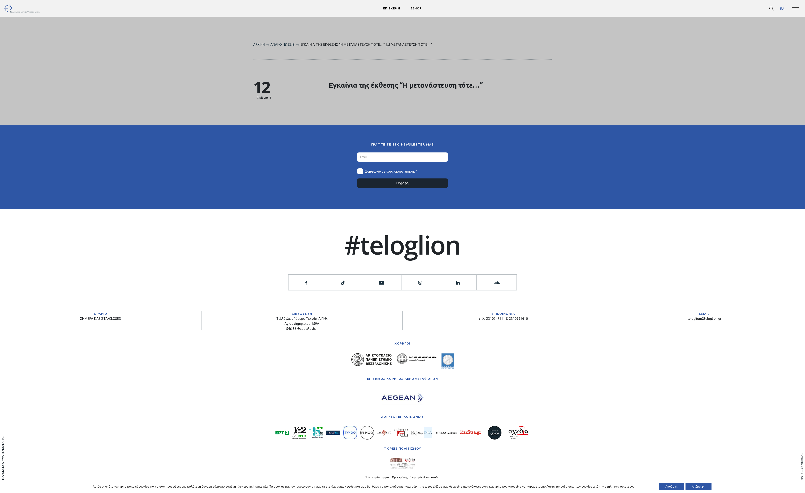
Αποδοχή (671, 486)
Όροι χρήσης (400, 477)
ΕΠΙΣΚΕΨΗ (391, 8)
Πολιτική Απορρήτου (377, 477)
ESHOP (416, 8)
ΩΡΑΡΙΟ (100, 313)
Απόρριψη (698, 486)
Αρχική (259, 44)
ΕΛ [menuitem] (782, 8)
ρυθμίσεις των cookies (576, 486)
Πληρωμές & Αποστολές (425, 477)
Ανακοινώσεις (282, 44)
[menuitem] (782, 8)
